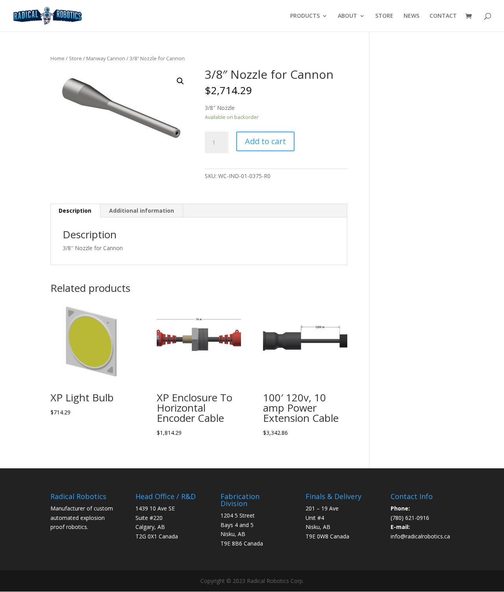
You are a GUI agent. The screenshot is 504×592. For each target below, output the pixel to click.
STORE (384, 16)
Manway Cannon (105, 58)
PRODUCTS (305, 16)
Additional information (141, 210)
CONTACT (443, 16)
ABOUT (347, 16)
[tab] (75, 210)
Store (75, 58)
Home (57, 58)
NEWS (411, 16)
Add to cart (265, 141)
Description (75, 210)
